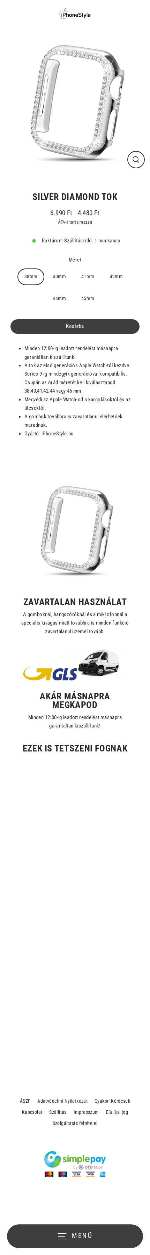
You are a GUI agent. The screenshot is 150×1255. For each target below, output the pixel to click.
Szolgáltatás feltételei (75, 1123)
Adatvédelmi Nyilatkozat (62, 1101)
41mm (88, 276)
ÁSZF (25, 1101)
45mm (88, 298)
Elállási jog (117, 1112)
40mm (59, 276)
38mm (31, 276)
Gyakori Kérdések (112, 1101)
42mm (116, 276)
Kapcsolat (32, 1112)
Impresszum (86, 1112)
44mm (59, 298)
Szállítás (57, 1112)
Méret (75, 260)
